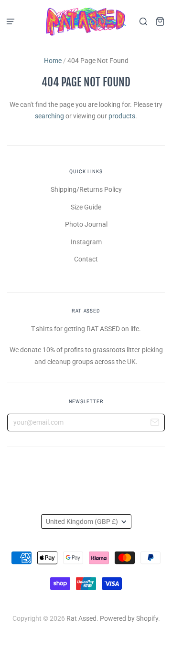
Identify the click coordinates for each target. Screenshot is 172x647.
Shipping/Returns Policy (86, 189)
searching (49, 116)
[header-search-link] (143, 21)
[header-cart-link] (159, 21)
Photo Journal (86, 224)
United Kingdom (82, 521)
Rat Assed (81, 618)
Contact (86, 259)
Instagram (86, 242)
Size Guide (86, 207)
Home (53, 60)
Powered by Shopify (129, 618)
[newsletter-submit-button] (154, 423)
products (121, 116)
